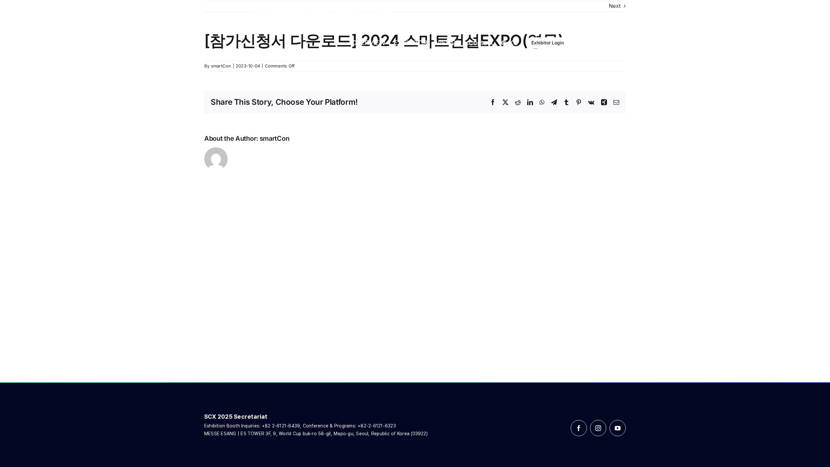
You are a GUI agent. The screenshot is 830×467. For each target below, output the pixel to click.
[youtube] (618, 428)
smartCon (221, 65)
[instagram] (598, 428)
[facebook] (579, 428)
